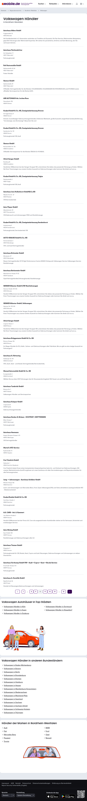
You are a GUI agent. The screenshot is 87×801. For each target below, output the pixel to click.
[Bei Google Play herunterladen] (68, 796)
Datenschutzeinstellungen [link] (41, 783)
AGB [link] (12, 783)
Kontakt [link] (18, 783)
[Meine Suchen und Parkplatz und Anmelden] (82, 4)
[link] (8, 81)
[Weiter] (69, 592)
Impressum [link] (5, 783)
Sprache (5, 792)
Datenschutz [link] (26, 783)
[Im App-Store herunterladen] (53, 796)
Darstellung (20, 792)
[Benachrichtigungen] (77, 4)
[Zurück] (17, 592)
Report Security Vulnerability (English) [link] (14, 785)
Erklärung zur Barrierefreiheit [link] (61, 783)
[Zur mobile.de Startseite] (19, 4)
